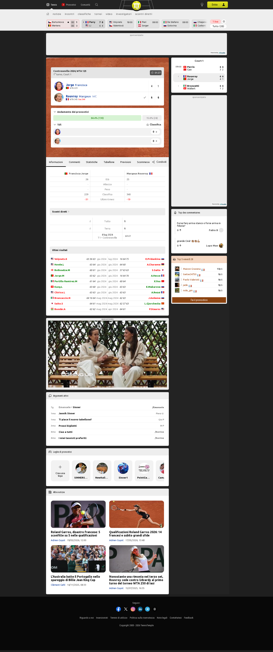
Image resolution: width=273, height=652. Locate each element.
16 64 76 (124, 275)
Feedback (188, 617)
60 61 (92, 270)
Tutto (218, 26)
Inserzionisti (102, 617)
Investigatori (124, 13)
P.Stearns (154, 309)
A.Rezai (155, 292)
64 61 (92, 303)
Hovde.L (59, 264)
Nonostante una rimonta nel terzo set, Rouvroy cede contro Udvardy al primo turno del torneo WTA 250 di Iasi (136, 580)
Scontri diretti (143, 13)
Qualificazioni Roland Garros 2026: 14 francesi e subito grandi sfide (135, 533)
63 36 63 (90, 259)
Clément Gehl (58, 584)
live (215, 21)
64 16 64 (90, 298)
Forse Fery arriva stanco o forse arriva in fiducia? (199, 224)
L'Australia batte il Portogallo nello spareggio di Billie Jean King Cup (75, 578)
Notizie (57, 13)
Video (109, 13)
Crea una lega (60, 474)
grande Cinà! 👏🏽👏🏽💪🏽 (188, 241)
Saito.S (58, 303)
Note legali (162, 617)
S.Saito (156, 270)
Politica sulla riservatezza (142, 617)
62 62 (92, 309)
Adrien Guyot (58, 540)
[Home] (47, 14)
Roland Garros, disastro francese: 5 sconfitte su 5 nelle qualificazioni (75, 533)
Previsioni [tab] (125, 162)
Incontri (69, 13)
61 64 (92, 281)
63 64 (92, 264)
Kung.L (58, 287)
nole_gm (188, 290)
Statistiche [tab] (92, 162)
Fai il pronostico (199, 300)
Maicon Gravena (192, 268)
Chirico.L (59, 292)
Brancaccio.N (62, 298)
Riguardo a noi (87, 617)
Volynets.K (60, 259)
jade (185, 285)
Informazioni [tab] (56, 162)
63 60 (92, 287)
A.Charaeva (153, 264)
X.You (157, 281)
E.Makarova (153, 287)
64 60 (122, 264)
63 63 (92, 292)
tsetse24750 (189, 274)
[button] (96, 4)
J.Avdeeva (154, 298)
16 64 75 (124, 259)
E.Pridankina (152, 259)
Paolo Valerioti (191, 279)
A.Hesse (155, 275)
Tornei (98, 13)
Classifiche (84, 13)
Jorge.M (59, 275)
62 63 (122, 298)
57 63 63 (124, 270)
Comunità (85, 4)
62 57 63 (124, 303)
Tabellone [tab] (109, 162)
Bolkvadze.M (62, 270)
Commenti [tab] (74, 162)
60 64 (122, 281)
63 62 (92, 275)
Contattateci (176, 617)
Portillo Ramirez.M (65, 281)
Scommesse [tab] (143, 162)
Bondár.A (59, 309)
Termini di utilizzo (118, 617)
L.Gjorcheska (152, 303)
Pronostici (71, 4)
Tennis (54, 4)
